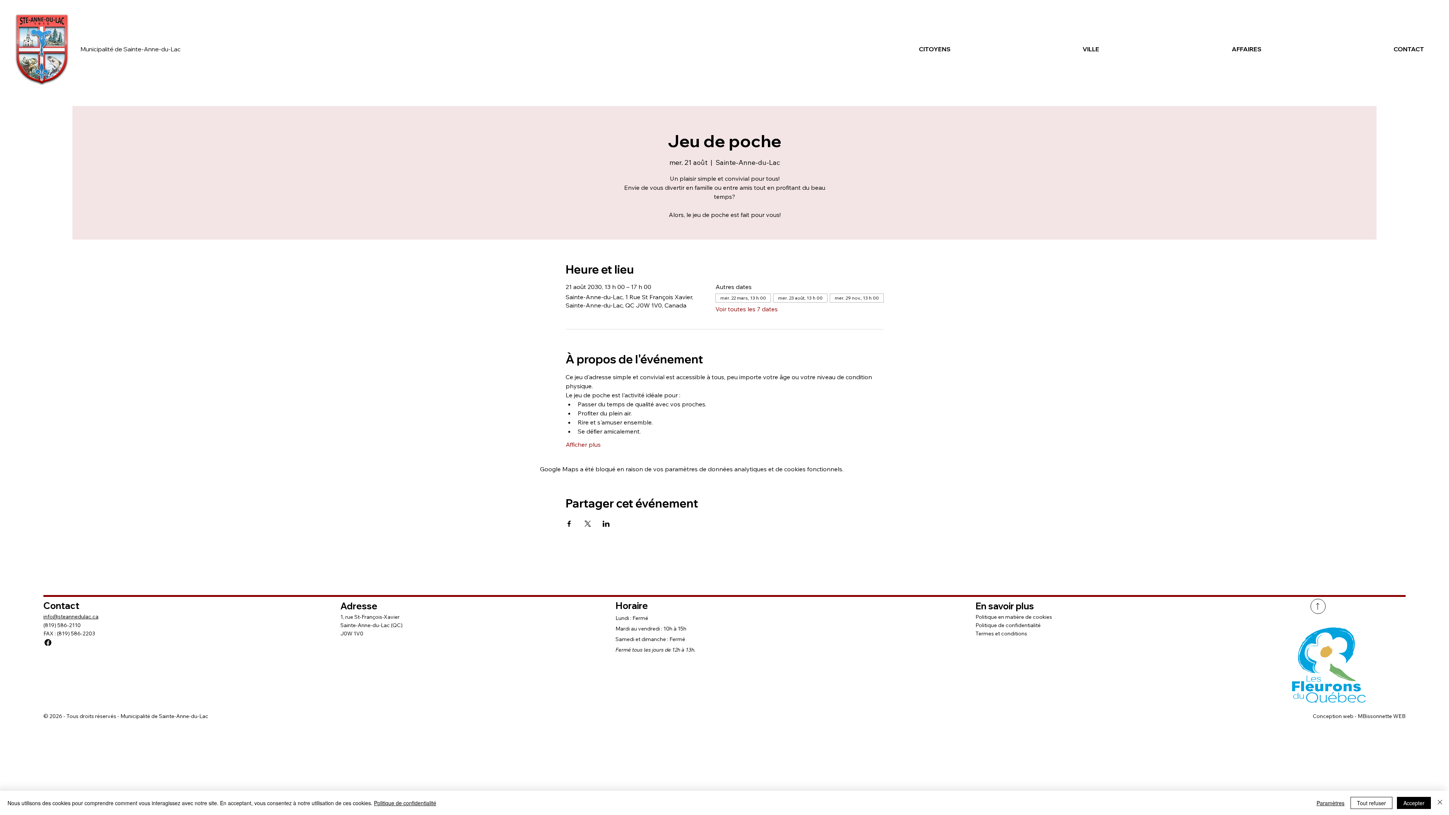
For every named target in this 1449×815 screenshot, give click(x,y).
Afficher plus (583, 444)
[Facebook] (47, 642)
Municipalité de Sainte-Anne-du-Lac (130, 49)
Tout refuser (1371, 803)
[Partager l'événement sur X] (587, 524)
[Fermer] (1439, 803)
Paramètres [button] (1330, 803)
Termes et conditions (1001, 633)
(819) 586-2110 (62, 625)
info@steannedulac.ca (70, 616)
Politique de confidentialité (1008, 625)
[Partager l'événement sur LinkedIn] (606, 524)
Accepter (1413, 803)
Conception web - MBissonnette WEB (1359, 716)
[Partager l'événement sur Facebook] (569, 524)
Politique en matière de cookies (1013, 617)
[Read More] (1318, 606)
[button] (879, 49)
